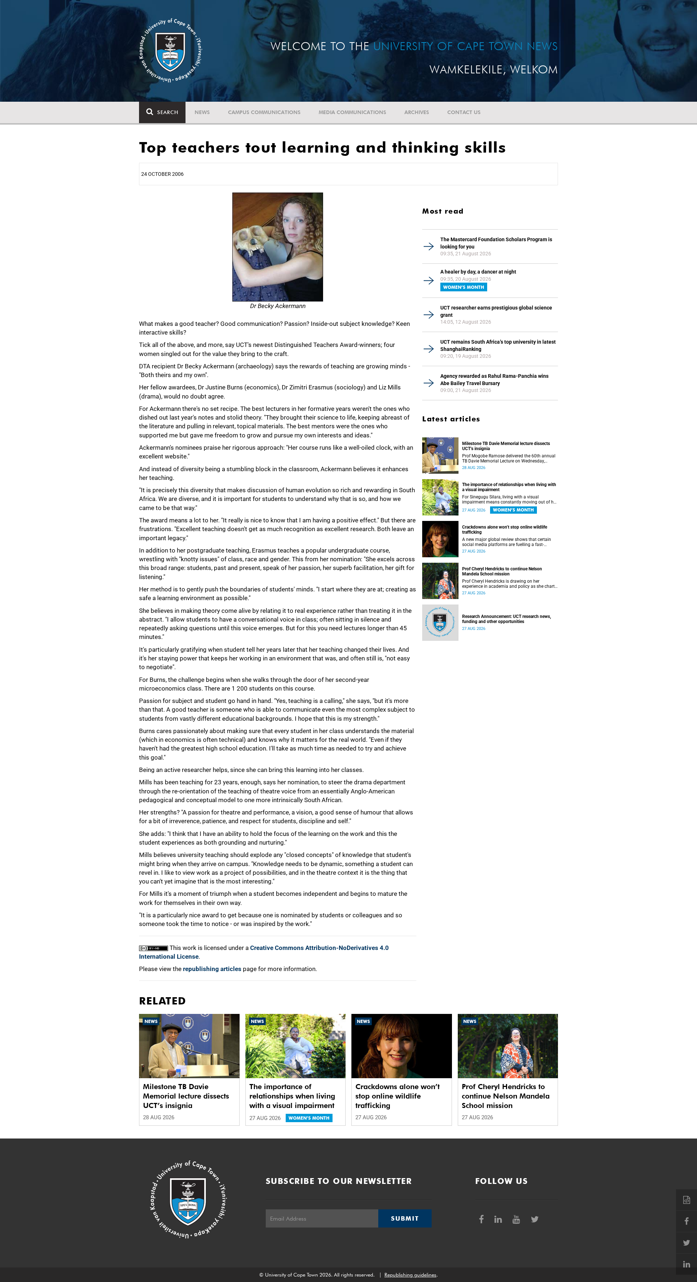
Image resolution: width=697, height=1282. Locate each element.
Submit (405, 1218)
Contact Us (464, 112)
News (202, 112)
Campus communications (264, 112)
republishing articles (212, 968)
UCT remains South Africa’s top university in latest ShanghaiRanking (498, 345)
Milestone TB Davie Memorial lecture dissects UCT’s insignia (506, 446)
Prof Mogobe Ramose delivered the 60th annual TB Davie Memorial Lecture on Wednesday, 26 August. (508, 458)
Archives (416, 112)
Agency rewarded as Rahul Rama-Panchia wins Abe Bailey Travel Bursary (494, 379)
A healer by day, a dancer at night (478, 272)
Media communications (352, 112)
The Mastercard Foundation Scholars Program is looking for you (496, 243)
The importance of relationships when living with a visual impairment (509, 487)
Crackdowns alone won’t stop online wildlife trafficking (504, 530)
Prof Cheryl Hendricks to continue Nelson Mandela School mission (502, 571)
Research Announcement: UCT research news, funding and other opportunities (506, 619)
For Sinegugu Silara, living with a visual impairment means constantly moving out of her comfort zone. (509, 499)
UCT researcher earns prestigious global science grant (496, 311)
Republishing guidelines (410, 1275)
